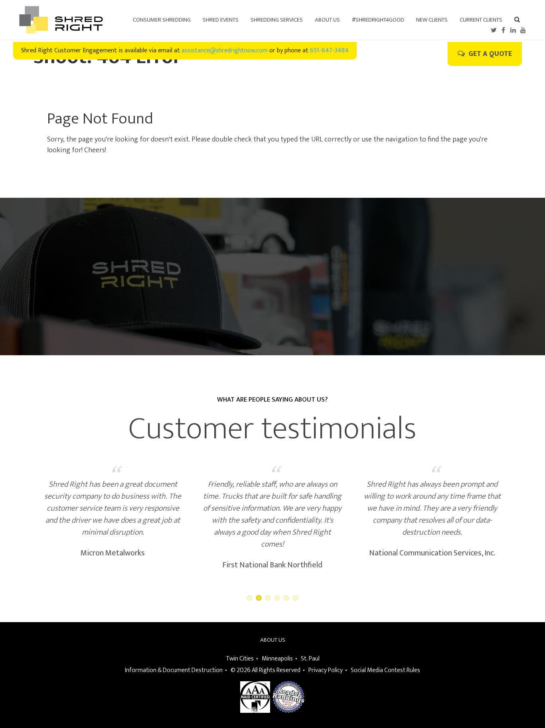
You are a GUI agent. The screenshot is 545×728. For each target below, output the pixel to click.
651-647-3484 (329, 50)
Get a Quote (489, 54)
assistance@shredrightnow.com (225, 50)
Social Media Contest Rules (385, 670)
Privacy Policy (325, 670)
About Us (272, 640)
